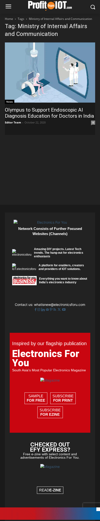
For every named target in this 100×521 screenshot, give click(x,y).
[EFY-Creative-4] (50, 518)
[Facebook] (36, 310)
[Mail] (48, 310)
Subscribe (63, 398)
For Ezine (50, 414)
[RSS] (55, 310)
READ (50, 490)
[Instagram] (39, 310)
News (9, 101)
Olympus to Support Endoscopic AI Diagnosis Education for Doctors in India (49, 113)
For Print (63, 400)
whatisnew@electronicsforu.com (59, 304)
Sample (36, 398)
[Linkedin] (43, 310)
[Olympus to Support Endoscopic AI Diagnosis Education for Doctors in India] (50, 73)
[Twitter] (59, 310)
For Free (36, 400)
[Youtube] (64, 310)
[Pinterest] (51, 310)
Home (9, 19)
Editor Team (13, 122)
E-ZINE (55, 490)
